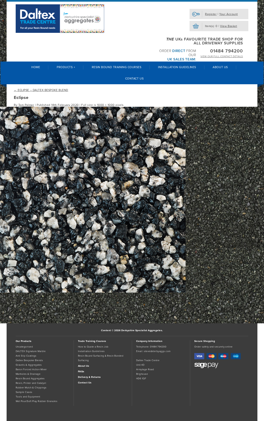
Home (35, 67)
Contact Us (134, 78)
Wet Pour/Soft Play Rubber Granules (36, 401)
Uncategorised (24, 346)
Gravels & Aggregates (29, 364)
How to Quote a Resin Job (93, 346)
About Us (220, 67)
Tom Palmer (26, 105)
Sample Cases (24, 392)
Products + (66, 67)
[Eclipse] (93, 291)
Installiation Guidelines (91, 351)
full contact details (221, 56)
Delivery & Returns (89, 377)
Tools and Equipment (28, 396)
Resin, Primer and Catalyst (31, 383)
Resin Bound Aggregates (30, 378)
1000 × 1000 (106, 105)
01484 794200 (226, 51)
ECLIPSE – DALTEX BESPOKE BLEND (41, 90)
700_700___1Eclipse (14, 298)
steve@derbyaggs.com (157, 351)
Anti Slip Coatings (26, 355)
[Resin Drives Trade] (60, 18)
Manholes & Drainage (28, 373)
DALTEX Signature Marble (31, 351)
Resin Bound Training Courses (116, 67)
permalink (26, 315)
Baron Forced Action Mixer (31, 369)
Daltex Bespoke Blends (29, 360)
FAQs (81, 371)
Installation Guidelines (177, 67)
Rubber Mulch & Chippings (31, 387)
